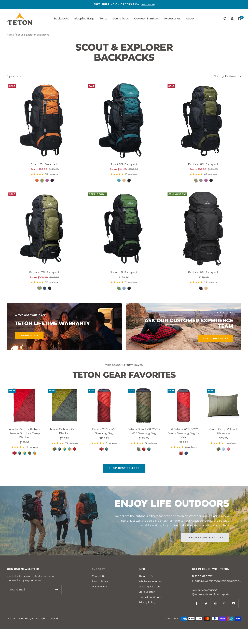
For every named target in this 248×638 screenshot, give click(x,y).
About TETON (147, 576)
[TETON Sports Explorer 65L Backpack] (203, 120)
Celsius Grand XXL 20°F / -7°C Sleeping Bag (144, 431)
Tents (103, 18)
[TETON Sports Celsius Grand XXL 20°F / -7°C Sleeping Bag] (144, 405)
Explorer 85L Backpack (203, 272)
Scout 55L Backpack (44, 164)
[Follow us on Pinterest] (224, 603)
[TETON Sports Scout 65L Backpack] (124, 120)
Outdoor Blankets (146, 18)
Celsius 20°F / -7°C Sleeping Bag (104, 431)
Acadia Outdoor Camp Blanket (64, 431)
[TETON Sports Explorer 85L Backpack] (203, 228)
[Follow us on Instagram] (215, 603)
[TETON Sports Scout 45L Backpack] (124, 228)
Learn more (148, 4)
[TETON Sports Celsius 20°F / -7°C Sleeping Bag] (104, 405)
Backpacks (61, 18)
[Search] (225, 18)
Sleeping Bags (84, 18)
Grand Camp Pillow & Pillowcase (223, 431)
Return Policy (100, 581)
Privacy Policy (147, 602)
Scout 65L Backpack (124, 164)
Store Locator (147, 591)
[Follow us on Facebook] (196, 603)
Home (10, 34)
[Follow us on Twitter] (206, 603)
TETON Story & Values (205, 537)
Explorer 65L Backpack (203, 164)
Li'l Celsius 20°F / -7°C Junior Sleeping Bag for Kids (183, 433)
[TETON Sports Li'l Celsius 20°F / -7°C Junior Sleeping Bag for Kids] (184, 405)
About (190, 18)
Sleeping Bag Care (149, 586)
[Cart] (239, 18)
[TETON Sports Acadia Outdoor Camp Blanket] (64, 405)
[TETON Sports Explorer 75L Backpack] (44, 228)
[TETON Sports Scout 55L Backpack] (44, 120)
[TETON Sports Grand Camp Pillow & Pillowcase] (223, 405)
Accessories (172, 18)
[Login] (232, 18)
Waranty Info (99, 586)
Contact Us (98, 576)
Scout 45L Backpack (124, 272)
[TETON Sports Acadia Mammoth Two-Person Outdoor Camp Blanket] (25, 405)
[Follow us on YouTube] (233, 603)
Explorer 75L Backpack (44, 272)
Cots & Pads (121, 18)
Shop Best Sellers (124, 468)
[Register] (56, 589)
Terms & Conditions (150, 597)
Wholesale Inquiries (150, 581)
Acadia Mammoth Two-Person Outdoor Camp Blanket (24, 433)
